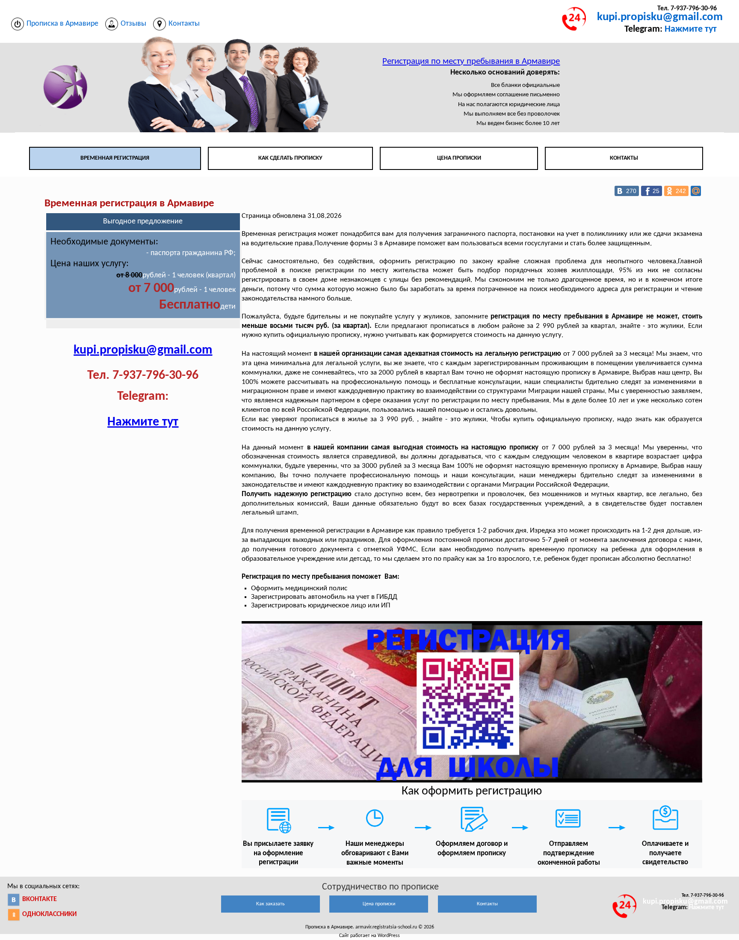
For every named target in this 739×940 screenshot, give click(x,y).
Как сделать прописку (290, 158)
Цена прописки (459, 158)
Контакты (624, 158)
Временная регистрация (114, 158)
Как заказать (270, 904)
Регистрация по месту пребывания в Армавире (471, 61)
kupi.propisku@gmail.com (660, 17)
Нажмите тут (691, 29)
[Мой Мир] (696, 191)
